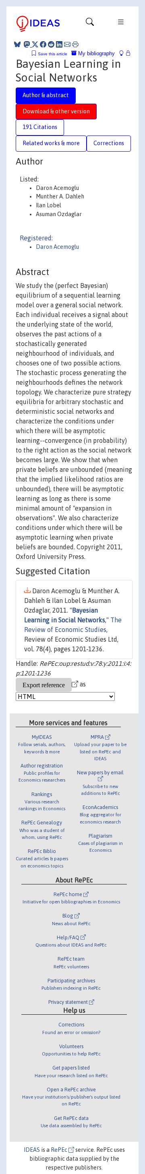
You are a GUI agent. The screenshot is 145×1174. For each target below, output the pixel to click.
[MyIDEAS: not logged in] (124, 53)
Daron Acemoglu (57, 247)
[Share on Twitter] (35, 44)
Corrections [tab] (108, 143)
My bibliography (96, 53)
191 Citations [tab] (40, 127)
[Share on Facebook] (43, 44)
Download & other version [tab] (56, 111)
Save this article (52, 54)
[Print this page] (75, 44)
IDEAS (32, 1150)
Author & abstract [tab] (46, 95)
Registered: (36, 238)
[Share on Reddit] (51, 44)
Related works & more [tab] (51, 143)
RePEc (59, 1150)
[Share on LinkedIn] (59, 44)
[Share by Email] (67, 44)
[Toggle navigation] (90, 24)
